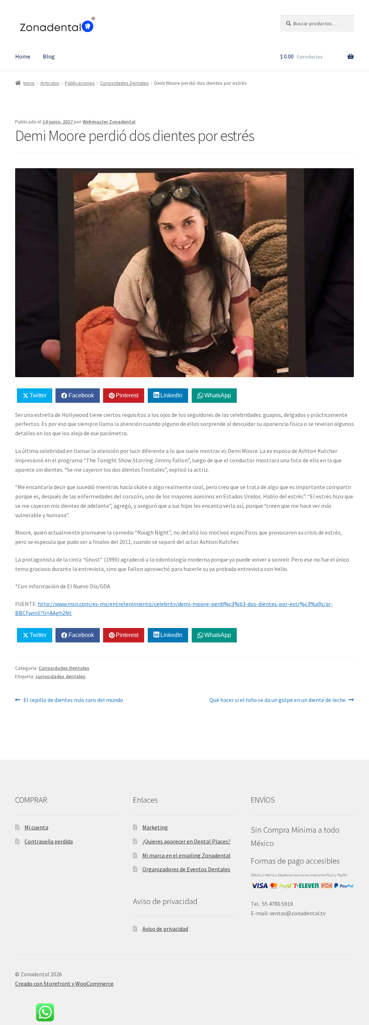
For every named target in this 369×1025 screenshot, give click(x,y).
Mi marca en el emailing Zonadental (186, 855)
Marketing (155, 827)
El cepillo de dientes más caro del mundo (73, 699)
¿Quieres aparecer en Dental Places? (186, 841)
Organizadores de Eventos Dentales (186, 869)
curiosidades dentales (60, 676)
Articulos (49, 83)
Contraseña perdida (49, 841)
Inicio (29, 83)
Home (22, 56)
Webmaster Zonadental (109, 121)
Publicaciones (80, 83)
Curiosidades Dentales (124, 83)
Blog (49, 56)
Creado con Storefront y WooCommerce (64, 983)
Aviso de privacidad (165, 928)
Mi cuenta (36, 827)
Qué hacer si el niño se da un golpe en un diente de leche (277, 699)
